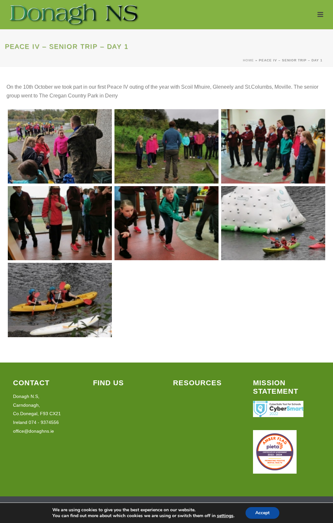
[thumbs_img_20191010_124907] (273, 223)
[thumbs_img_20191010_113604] (60, 223)
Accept (262, 513)
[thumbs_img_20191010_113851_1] (166, 223)
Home (248, 60)
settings (225, 516)
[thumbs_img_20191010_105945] (166, 146)
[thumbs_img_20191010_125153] (60, 300)
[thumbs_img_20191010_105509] (60, 146)
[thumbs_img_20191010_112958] (273, 146)
